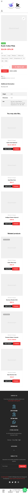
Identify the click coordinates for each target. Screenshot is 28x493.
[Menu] (1, 1)
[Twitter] (12, 482)
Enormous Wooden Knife (12, 300)
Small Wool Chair (12, 180)
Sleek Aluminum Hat (11, 374)
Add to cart (20, 67)
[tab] (14, 83)
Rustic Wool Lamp (12, 262)
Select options (8, 149)
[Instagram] (18, 482)
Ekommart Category (10, 78)
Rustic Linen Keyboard (12, 142)
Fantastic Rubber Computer (11, 337)
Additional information (7, 84)
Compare (5, 71)
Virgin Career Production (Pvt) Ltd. (17, 478)
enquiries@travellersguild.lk (14, 400)
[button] (14, 450)
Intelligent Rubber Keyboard (11, 217)
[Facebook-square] (9, 482)
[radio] (3, 56)
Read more (8, 268)
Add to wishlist (13, 71)
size (2, 53)
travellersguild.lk (4, 477)
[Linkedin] (15, 482)
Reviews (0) (4, 87)
